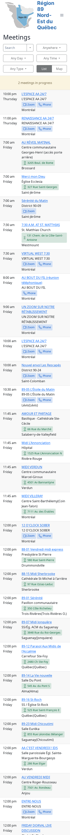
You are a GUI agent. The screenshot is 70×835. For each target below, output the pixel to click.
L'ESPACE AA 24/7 (34, 94)
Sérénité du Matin (35, 201)
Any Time (50, 58)
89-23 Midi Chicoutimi (37, 724)
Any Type (16, 69)
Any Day (17, 58)
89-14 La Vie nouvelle (37, 675)
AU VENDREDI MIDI (36, 777)
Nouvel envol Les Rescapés (41, 365)
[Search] (30, 47)
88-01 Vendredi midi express (42, 549)
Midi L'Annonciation (36, 443)
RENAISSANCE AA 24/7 (38, 118)
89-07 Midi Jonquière (37, 622)
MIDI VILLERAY (32, 496)
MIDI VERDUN (32, 467)
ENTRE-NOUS (31, 801)
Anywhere (50, 48)
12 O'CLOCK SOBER (36, 525)
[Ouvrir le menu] (61, 15)
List (44, 69)
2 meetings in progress (35, 83)
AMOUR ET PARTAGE (37, 413)
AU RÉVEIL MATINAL (36, 142)
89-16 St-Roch (32, 699)
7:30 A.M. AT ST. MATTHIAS (41, 225)
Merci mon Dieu (33, 176)
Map (59, 69)
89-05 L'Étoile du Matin (38, 389)
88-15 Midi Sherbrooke (38, 574)
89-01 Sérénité (32, 598)
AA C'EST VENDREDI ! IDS (40, 748)
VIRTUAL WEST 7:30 (36, 253)
